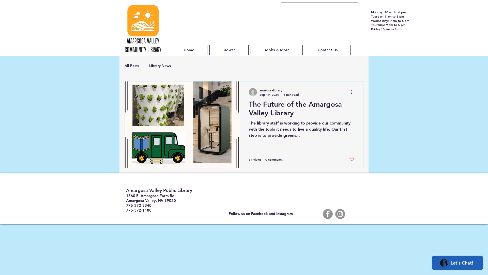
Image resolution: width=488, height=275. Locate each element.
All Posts (132, 65)
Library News (160, 65)
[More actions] (353, 92)
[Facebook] (328, 214)
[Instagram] (340, 214)
